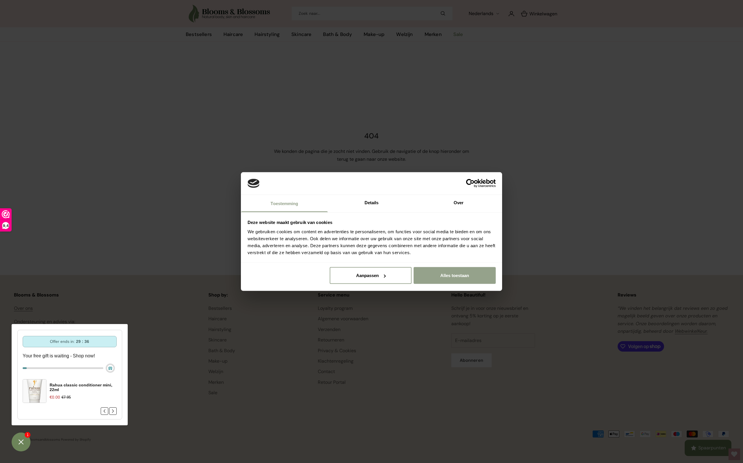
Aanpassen (367, 275)
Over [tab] (459, 202)
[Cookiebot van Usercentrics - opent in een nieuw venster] (470, 183)
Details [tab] (372, 202)
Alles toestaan (454, 275)
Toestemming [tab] (284, 203)
